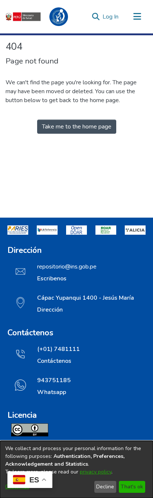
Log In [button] (110, 17)
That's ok (132, 486)
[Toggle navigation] (137, 17)
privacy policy (95, 471)
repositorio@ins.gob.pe (67, 267)
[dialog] (76, 469)
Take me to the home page (76, 127)
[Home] (41, 16)
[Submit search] (95, 16)
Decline (105, 486)
